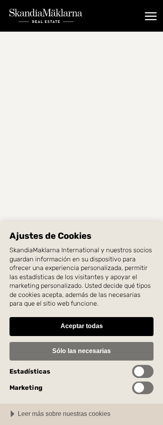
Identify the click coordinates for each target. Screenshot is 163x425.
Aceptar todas (82, 325)
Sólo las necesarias (81, 350)
